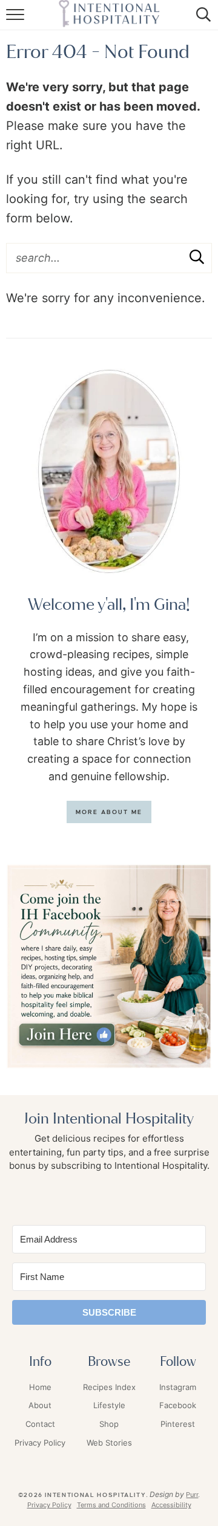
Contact (40, 1424)
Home (40, 1387)
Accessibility (171, 1505)
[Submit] (197, 257)
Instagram (177, 1387)
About (39, 1405)
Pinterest (177, 1424)
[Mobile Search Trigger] (201, 21)
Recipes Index (109, 1387)
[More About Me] (109, 471)
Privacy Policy (40, 1442)
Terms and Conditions (111, 1505)
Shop (109, 1424)
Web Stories (109, 1442)
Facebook (177, 1405)
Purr (192, 1494)
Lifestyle (109, 1405)
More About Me (109, 812)
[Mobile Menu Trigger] (16, 21)
